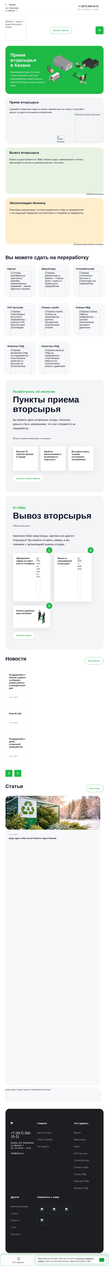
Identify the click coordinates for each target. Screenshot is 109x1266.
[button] (10, 4)
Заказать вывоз (23, 635)
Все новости (94, 661)
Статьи (14, 1213)
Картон (77, 1133)
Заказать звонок (61, 30)
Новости (15, 1220)
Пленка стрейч (81, 1167)
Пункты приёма (45, 1139)
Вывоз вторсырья (19, 1206)
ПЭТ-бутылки (80, 1153)
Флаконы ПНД (81, 1188)
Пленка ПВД (80, 1174)
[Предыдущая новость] (8, 773)
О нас (13, 1227)
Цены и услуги (44, 1133)
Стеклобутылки (81, 1160)
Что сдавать (43, 1146)
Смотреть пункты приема (28, 478)
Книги (76, 1146)
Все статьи (95, 788)
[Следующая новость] (17, 773)
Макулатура (80, 1139)
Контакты (15, 1234)
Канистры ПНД (81, 1181)
